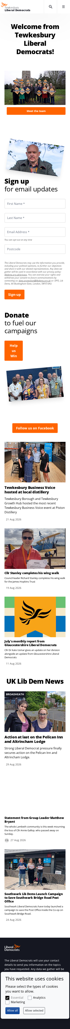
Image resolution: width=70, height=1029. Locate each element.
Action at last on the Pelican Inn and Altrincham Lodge (33, 739)
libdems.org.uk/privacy (15, 274)
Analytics (39, 998)
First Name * (11, 198)
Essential (17, 998)
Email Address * (13, 227)
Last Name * (11, 213)
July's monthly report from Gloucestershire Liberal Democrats (30, 643)
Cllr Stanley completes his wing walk (31, 573)
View (35, 93)
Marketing (18, 1002)
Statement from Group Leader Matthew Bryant (34, 819)
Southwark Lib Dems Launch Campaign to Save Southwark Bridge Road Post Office (33, 897)
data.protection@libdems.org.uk (35, 280)
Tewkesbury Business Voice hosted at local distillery (29, 489)
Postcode (9, 244)
